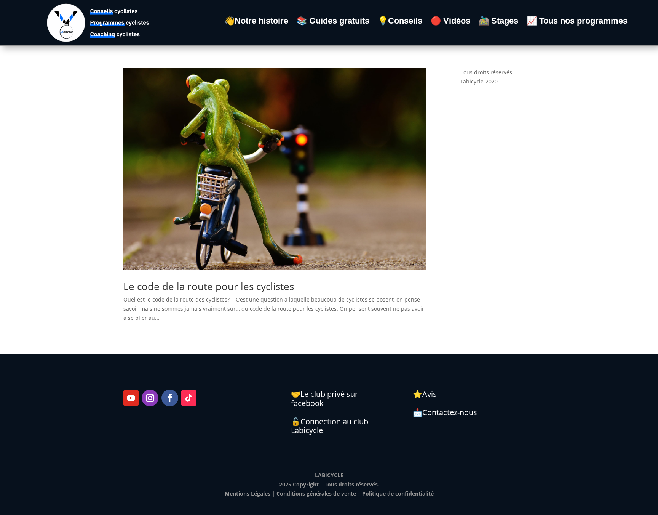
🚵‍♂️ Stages (498, 22)
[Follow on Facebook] (169, 398)
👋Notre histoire (256, 22)
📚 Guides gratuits (333, 22)
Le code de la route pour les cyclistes (208, 286)
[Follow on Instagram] (150, 398)
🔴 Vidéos (450, 22)
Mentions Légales (247, 493)
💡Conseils (400, 22)
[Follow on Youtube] (131, 398)
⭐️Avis (425, 394)
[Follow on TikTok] (188, 398)
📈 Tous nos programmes (577, 22)
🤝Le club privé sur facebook (324, 398)
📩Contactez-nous (445, 412)
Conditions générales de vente (316, 493)
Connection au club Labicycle (329, 426)
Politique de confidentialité (398, 493)
